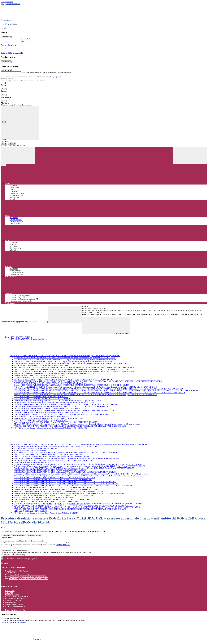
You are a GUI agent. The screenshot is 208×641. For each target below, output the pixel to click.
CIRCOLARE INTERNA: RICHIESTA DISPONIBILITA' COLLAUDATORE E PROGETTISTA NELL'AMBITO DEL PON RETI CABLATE (65, 472)
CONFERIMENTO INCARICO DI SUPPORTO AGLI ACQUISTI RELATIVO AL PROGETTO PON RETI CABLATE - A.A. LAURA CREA (65, 482)
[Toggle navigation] (18, 155)
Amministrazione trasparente (15, 606)
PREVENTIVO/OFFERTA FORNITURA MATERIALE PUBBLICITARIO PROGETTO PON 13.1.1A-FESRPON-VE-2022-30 (59, 491)
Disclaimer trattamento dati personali (13, 622)
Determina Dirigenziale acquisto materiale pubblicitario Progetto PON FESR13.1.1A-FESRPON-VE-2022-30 (51, 499)
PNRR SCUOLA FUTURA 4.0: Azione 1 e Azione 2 (28, 339)
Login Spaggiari (56, 77)
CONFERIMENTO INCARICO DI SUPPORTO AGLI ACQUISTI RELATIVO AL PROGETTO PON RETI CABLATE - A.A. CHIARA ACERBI (66, 484)
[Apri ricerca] (190, 155)
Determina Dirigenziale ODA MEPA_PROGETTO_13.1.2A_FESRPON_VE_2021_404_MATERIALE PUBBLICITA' (56, 422)
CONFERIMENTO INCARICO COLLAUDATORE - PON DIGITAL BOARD (42, 399)
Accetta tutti (34, 535)
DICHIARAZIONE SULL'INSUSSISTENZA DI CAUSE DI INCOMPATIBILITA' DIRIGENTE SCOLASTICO (54, 460)
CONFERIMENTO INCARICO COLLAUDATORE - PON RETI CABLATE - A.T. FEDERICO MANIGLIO (53, 480)
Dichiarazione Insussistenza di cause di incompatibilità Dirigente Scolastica (39, 375)
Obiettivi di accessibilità (13, 600)
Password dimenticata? (8, 45)
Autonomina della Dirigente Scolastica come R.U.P (31, 462)
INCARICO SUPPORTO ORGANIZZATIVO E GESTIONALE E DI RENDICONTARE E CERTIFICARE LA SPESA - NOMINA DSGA (63, 379)
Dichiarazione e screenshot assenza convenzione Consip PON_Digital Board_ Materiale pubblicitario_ (49, 418)
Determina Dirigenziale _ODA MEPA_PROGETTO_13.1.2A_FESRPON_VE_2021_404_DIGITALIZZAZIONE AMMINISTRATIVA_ (62, 414)
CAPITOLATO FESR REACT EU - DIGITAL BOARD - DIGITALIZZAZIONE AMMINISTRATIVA (50, 412)
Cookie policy (10, 591)
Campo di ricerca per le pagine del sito (14, 322)
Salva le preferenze (18, 555)
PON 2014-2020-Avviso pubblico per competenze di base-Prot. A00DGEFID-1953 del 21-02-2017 (44, 513)
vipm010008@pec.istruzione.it (28, 579)
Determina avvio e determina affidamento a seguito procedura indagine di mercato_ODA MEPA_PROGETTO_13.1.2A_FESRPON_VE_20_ (63, 406)
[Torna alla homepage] (104, 146)
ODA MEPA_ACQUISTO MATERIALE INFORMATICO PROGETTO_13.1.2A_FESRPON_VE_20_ (50, 408)
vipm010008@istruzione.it (28, 575)
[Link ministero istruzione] (10, 4)
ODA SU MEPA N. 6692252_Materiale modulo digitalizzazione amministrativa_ (41, 416)
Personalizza (6, 535)
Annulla (4, 143)
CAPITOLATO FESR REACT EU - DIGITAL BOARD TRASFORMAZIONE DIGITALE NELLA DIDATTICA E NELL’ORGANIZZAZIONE (65, 404)
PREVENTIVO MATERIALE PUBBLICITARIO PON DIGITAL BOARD (40, 420)
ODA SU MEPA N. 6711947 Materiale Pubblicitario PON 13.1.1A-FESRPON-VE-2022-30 (46, 501)
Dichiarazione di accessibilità (15, 598)
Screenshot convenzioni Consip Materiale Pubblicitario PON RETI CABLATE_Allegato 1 (45, 497)
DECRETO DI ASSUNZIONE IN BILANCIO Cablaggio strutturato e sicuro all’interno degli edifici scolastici (52, 456)
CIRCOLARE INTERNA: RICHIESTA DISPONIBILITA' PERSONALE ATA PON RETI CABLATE (50, 470)
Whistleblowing (10, 602)
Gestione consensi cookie (14, 604)
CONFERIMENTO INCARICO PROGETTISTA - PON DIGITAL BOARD (41, 397)
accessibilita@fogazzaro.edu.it (29, 577)
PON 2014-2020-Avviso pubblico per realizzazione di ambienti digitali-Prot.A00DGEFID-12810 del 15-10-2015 (48, 428)
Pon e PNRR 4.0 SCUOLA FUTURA (95, 308)
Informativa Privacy (12, 595)
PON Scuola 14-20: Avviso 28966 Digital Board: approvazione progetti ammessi (41, 365)
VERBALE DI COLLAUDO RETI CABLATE (30, 511)
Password (24, 41)
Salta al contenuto (7, 2)
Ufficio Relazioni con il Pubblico (16, 597)
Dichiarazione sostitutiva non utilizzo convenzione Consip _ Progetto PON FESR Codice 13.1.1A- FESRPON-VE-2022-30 (56, 489)
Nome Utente (26, 39)
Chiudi (4, 89)
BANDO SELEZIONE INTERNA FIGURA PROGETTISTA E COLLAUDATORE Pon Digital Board (50, 383)
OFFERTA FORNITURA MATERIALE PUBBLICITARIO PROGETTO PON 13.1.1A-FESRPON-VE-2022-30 (53, 495)
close (3, 165)
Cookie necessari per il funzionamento (14, 551)
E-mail (23, 72)
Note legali (9, 593)
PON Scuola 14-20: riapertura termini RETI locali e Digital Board (36, 448)
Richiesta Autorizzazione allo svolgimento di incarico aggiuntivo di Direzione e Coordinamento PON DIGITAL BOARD (55, 373)
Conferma (12, 143)
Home (84, 307)
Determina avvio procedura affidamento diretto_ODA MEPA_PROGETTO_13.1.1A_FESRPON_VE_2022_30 (52, 487)
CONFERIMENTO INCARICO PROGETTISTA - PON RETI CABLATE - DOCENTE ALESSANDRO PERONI (54, 478)
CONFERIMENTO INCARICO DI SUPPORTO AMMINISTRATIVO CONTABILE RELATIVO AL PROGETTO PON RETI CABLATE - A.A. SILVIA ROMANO (73, 486)
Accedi (4, 28)
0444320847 (12, 573)
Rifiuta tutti (18, 535)
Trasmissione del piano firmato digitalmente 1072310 (32, 450)
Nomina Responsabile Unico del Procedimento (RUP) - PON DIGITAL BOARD (42, 377)
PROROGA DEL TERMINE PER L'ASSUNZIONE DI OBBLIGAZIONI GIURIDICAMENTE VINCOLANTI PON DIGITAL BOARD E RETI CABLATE (70, 426)
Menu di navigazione (122, 333)
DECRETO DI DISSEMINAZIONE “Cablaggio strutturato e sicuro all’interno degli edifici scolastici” (49, 454)
